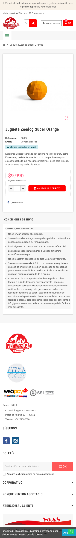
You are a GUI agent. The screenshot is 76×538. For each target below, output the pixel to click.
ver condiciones (48, 6)
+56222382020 (22, 419)
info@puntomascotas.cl (24, 410)
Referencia (10, 138)
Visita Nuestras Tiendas (15, 13)
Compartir (16, 202)
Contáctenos (37, 13)
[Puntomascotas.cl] (11, 23)
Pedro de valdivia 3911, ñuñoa (20, 415)
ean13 (8, 141)
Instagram (15, 440)
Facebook (6, 440)
